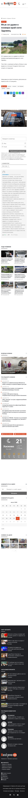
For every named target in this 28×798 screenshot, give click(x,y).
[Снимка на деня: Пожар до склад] (5, 546)
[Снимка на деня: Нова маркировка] (23, 546)
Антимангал (11, 715)
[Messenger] (14, 93)
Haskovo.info (6, 34)
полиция (14, 86)
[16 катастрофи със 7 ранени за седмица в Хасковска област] (7, 269)
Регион (13, 18)
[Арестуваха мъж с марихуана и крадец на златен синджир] (21, 269)
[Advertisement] (14, 312)
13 (14, 515)
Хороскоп (4, 776)
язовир (8, 88)
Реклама (17, 791)
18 (6, 518)
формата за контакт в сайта (16, 159)
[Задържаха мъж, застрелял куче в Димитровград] (21, 285)
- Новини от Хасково (6, 764)
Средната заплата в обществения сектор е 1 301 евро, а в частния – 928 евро (16, 689)
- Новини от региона (6, 766)
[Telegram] (20, 93)
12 (10, 515)
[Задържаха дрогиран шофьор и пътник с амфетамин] (7, 253)
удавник (3, 88)
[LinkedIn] (11, 93)
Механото (10, 737)
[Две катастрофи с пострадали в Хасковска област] (7, 285)
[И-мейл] (14, 95)
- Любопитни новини (6, 767)
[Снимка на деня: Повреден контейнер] (5, 541)
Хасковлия (11, 729)
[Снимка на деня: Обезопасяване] (14, 541)
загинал (9, 86)
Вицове (4, 779)
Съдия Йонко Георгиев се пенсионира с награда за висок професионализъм (15, 655)
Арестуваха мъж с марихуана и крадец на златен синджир (20, 276)
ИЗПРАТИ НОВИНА (21, 434)
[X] (8, 93)
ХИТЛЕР (10, 722)
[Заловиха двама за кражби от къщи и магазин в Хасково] (21, 253)
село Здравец (20, 86)
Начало (4, 18)
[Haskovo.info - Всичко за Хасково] (10, 4)
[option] (14, 118)
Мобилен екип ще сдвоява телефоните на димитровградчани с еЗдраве (14, 120)
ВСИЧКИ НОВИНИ (8, 434)
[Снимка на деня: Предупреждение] (23, 541)
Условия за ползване (8, 791)
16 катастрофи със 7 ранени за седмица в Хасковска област (6, 276)
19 (10, 518)
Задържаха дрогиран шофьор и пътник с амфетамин (7, 260)
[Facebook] (5, 93)
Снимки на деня (6, 773)
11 (6, 515)
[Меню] (2, 4)
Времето (4, 774)
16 (25, 515)
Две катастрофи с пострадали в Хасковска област (6, 291)
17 (3, 518)
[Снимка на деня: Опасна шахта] (14, 546)
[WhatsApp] (17, 93)
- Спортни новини (5, 769)
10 (3, 515)
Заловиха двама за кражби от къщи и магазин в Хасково (20, 260)
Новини (9, 18)
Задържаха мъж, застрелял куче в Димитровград (19, 291)
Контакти (22, 791)
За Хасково (5, 778)
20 (14, 518)
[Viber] (23, 93)
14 (17, 515)
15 (21, 515)
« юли (2, 528)
